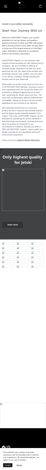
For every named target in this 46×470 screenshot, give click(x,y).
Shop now (12, 225)
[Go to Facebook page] (3, 447)
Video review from (9, 140)
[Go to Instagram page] (8, 447)
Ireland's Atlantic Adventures (28, 140)
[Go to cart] (40, 6)
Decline (19, 465)
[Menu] (5, 6)
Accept (7, 465)
